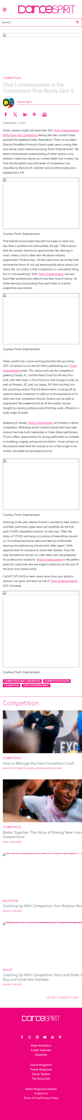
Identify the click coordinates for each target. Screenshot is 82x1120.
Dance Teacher (41, 1074)
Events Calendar (41, 1050)
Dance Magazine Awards (41, 1089)
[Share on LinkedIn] (25, 113)
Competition (12, 78)
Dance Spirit (24, 102)
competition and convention (22, 681)
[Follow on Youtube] (45, 1037)
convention (11, 685)
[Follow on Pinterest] (60, 1037)
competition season (56, 681)
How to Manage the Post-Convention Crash (38, 763)
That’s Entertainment (51, 274)
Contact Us (41, 1093)
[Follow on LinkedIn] (52, 1037)
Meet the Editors (41, 1046)
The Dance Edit (41, 1079)
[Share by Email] (44, 113)
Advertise (41, 1055)
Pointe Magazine (41, 1069)
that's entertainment (36, 685)
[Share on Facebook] (5, 113)
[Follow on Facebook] (22, 1037)
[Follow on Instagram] (37, 1037)
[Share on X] (15, 113)
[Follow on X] (30, 1037)
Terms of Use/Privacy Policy (41, 1098)
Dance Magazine (40, 1065)
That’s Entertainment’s (64, 581)
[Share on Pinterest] (34, 113)
